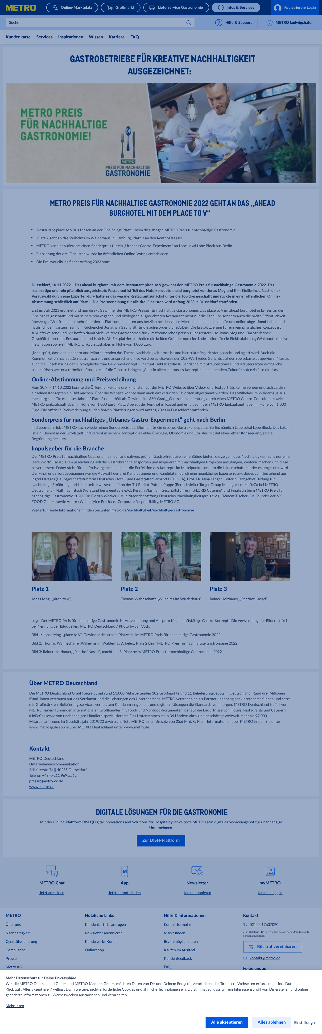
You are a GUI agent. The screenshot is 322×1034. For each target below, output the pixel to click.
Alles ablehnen (272, 1022)
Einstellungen (305, 1023)
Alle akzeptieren (227, 1022)
